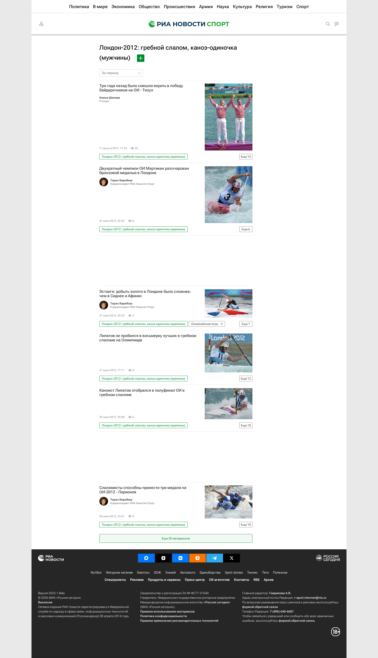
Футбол (96, 572)
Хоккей (170, 572)
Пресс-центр (195, 580)
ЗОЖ (157, 572)
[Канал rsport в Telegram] (214, 558)
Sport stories (234, 572)
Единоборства (210, 572)
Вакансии (45, 602)
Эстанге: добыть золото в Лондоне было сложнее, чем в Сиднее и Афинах (145, 293)
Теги (265, 572)
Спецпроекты (115, 580)
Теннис (252, 572)
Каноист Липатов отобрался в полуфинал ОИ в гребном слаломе (142, 392)
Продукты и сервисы (164, 580)
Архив (268, 580)
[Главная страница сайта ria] (174, 24)
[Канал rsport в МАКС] (146, 558)
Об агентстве (219, 580)
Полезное (280, 572)
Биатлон (143, 572)
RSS (256, 580)
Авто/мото (187, 572)
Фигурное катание (119, 572)
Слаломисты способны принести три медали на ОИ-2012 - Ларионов (142, 489)
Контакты (241, 580)
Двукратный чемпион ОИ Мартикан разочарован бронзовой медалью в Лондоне (144, 170)
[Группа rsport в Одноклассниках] (197, 558)
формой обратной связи (260, 607)
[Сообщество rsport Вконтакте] (180, 558)
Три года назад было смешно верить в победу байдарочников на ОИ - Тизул (141, 88)
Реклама (137, 580)
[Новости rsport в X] (231, 558)
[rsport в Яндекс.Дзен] (163, 558)
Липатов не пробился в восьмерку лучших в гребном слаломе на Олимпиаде (147, 337)
